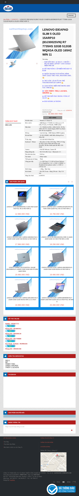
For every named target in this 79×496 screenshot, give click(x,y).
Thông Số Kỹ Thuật (11, 121)
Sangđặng (12, 480)
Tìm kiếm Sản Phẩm (9, 444)
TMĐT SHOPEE (11, 366)
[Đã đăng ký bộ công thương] (61, 489)
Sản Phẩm (6, 19)
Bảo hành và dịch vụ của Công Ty (13, 447)
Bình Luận (8, 125)
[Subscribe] (72, 430)
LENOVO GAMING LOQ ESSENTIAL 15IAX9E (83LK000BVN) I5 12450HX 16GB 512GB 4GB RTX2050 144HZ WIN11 (22, 269)
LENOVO (14, 19)
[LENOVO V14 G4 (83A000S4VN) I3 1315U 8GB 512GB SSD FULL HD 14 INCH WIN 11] (22, 196)
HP (6, 362)
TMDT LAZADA (12, 367)
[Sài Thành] (8, 8)
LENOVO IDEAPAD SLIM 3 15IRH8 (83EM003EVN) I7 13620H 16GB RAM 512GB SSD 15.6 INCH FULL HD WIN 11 (57, 299)
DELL (7, 360)
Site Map (6, 442)
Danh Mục (71, 15)
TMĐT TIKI (10, 364)
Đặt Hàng (52, 117)
